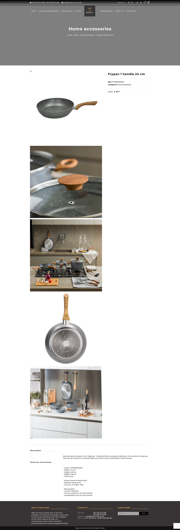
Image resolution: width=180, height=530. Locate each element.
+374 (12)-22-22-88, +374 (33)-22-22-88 (45, 3)
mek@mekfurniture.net (72, 3)
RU (122, 3)
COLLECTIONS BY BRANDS (48, 11)
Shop (33, 11)
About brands (106, 11)
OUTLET (78, 11)
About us (119, 11)
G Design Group (99, 528)
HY (119, 3)
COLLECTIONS (67, 11)
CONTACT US (131, 11)
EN (125, 3)
